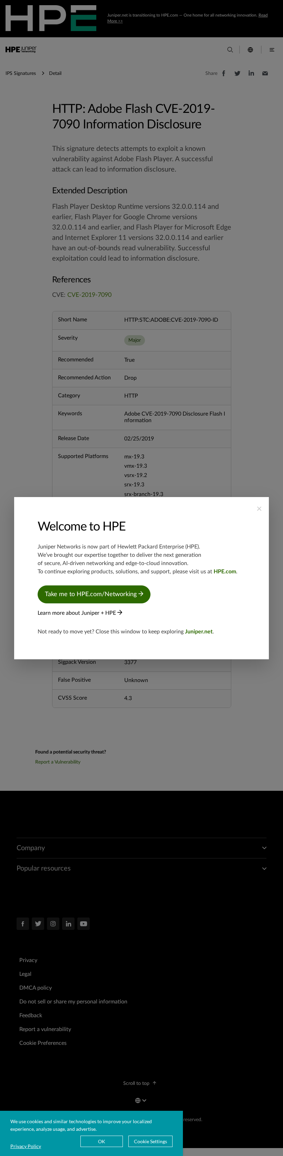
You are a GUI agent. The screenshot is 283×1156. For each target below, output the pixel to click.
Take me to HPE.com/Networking (91, 594)
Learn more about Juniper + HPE (77, 613)
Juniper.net (199, 631)
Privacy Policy (25, 1146)
